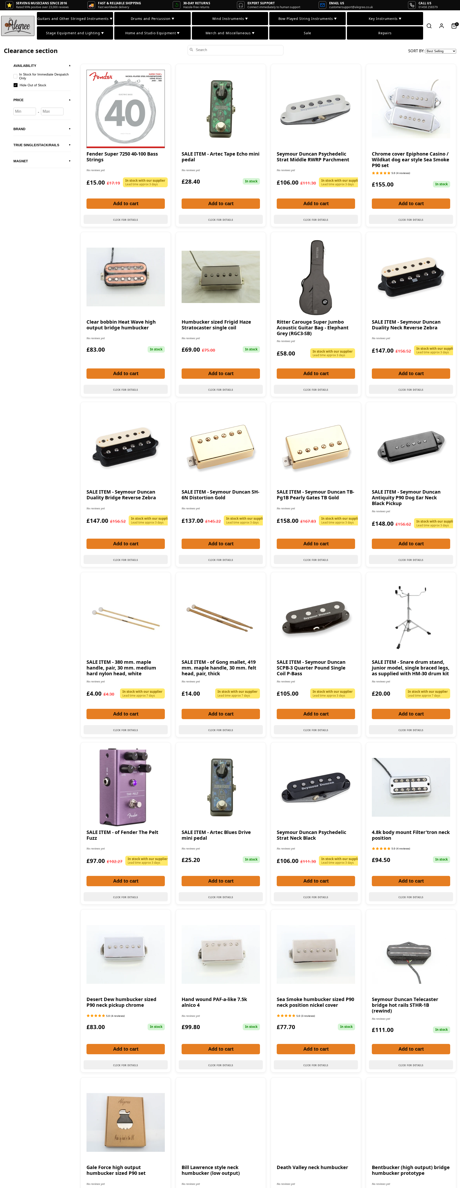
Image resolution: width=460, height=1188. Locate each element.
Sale (307, 33)
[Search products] (429, 26)
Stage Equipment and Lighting (75, 33)
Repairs (385, 33)
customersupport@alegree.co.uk (351, 7)
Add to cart (125, 203)
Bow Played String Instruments (307, 18)
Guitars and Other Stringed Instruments (74, 18)
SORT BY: (417, 50)
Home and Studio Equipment (152, 33)
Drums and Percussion (152, 18)
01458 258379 (428, 7)
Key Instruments (385, 18)
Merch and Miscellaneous (230, 33)
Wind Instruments (230, 18)
